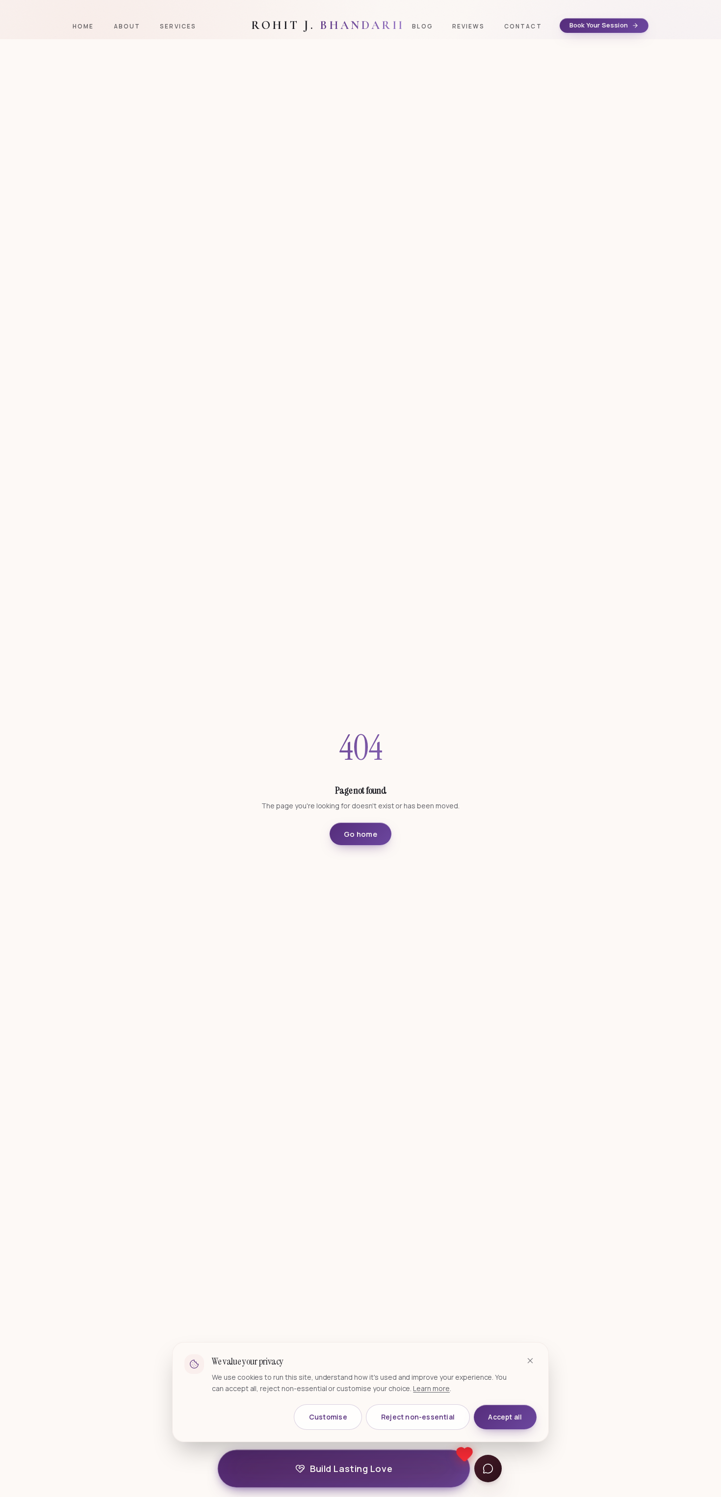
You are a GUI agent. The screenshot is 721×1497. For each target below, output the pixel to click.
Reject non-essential (418, 1416)
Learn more (431, 1388)
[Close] (530, 1360)
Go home (360, 834)
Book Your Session (598, 25)
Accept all (505, 1416)
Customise (328, 1416)
